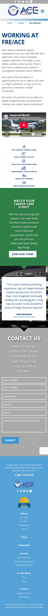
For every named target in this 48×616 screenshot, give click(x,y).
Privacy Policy (37, 607)
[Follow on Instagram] (19, 2)
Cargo (24, 536)
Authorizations (24, 525)
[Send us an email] (27, 2)
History (24, 529)
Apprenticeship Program (24, 561)
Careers (20, 23)
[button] (42, 11)
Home (9, 23)
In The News (24, 573)
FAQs (24, 581)
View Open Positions (24, 565)
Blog (24, 577)
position (21, 97)
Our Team (24, 517)
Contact (24, 588)
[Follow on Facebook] (15, 2)
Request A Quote (24, 593)
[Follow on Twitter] (23, 2)
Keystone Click (26, 607)
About (24, 513)
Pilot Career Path (24, 557)
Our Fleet (24, 521)
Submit (10, 440)
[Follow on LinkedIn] (31, 2)
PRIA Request (24, 597)
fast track (20, 56)
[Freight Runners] (23, 10)
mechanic (19, 87)
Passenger (24, 545)
